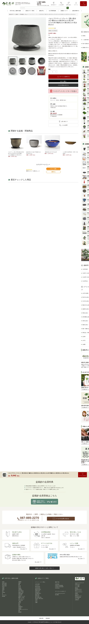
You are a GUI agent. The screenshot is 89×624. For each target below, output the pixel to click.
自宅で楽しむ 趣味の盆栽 (15, 10)
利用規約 (76, 593)
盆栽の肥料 (20, 594)
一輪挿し (19, 601)
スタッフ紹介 (77, 598)
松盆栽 (3, 581)
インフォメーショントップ (79, 582)
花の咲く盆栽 (4, 583)
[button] (51, 28)
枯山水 (19, 605)
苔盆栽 (3, 589)
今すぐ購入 (63, 81)
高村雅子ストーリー (78, 595)
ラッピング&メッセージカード (60, 593)
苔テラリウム (4, 594)
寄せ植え (3, 592)
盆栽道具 (19, 588)
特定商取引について (78, 589)
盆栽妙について (64, 10)
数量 (49, 69)
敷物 (19, 584)
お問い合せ (77, 594)
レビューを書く (53, 168)
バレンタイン (37, 585)
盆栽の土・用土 (20, 592)
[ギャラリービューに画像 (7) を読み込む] (31, 70)
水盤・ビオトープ (21, 598)
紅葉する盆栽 (4, 585)
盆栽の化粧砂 (20, 593)
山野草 (3, 588)
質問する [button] (53, 171)
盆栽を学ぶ (41, 10)
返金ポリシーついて (78, 590)
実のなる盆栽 (4, 584)
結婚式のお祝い (37, 590)
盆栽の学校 (41, 618)
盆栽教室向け (20, 606)
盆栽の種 (3, 596)
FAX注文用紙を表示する (63, 85)
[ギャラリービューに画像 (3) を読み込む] (31, 61)
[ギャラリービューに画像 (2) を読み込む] (22, 61)
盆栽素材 (19, 581)
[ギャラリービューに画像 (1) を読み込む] (12, 61)
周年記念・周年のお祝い (39, 598)
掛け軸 (19, 602)
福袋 (19, 610)
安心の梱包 (57, 594)
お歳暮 (36, 602)
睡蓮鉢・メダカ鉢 (21, 597)
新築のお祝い (37, 595)
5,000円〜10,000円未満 (59, 585)
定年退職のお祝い (38, 593)
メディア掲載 (77, 586)
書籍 (19, 604)
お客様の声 (77, 599)
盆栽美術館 (48, 618)
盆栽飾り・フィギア (21, 596)
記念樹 (36, 599)
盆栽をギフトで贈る (30, 10)
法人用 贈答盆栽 (52, 10)
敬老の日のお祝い (38, 589)
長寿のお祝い (37, 594)
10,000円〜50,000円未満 (59, 586)
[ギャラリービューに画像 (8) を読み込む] (41, 70)
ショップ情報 (77, 585)
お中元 (36, 601)
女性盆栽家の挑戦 (78, 597)
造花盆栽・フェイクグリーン (23, 609)
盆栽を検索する (75, 10)
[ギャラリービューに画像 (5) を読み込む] (12, 70)
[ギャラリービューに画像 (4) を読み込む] (41, 61)
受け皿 (19, 585)
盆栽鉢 (19, 583)
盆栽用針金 (20, 589)
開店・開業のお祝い (38, 597)
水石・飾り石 (20, 600)
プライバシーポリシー (78, 591)
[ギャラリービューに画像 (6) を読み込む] (22, 70)
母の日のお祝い (37, 586)
